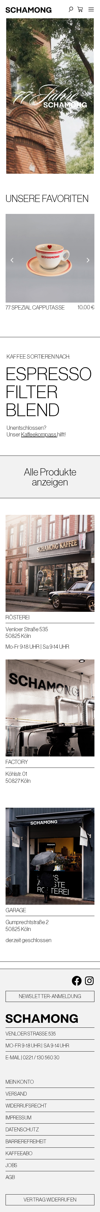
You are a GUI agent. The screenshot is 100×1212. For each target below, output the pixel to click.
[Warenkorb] (80, 9)
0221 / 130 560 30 (41, 1057)
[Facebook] (77, 981)
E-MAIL (13, 1057)
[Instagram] (89, 981)
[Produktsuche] (70, 9)
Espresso (49, 374)
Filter (32, 392)
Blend (32, 410)
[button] (88, 260)
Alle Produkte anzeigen (50, 476)
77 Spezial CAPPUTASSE (35, 308)
